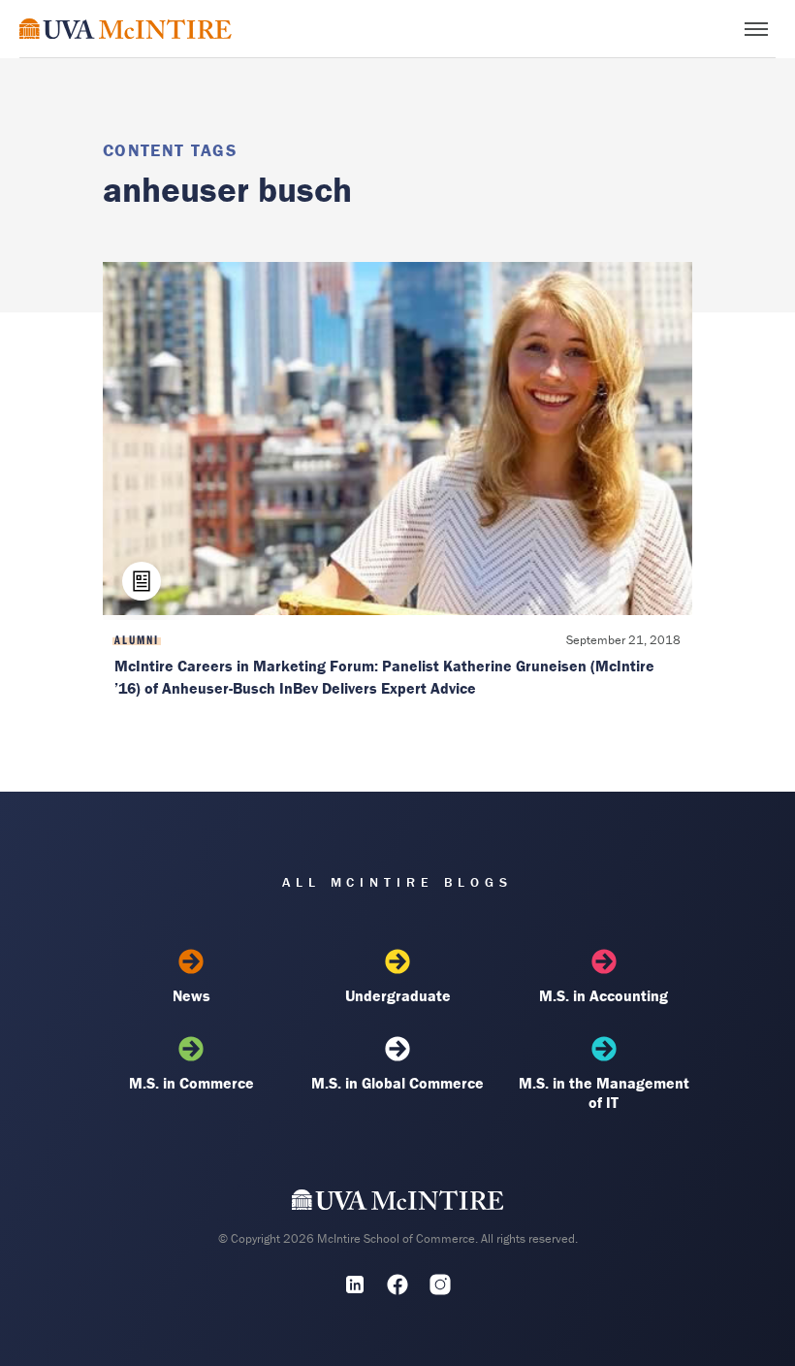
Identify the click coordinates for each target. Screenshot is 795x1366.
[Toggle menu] (756, 29)
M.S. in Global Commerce (397, 1082)
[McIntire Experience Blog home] (125, 28)
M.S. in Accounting (603, 995)
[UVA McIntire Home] (398, 1204)
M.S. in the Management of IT (604, 1092)
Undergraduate (398, 995)
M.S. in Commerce (191, 1082)
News (191, 995)
